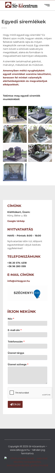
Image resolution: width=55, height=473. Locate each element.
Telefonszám (16, 341)
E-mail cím (15, 330)
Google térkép (16, 221)
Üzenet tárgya (16, 353)
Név (11, 319)
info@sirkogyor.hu (18, 281)
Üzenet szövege (18, 364)
